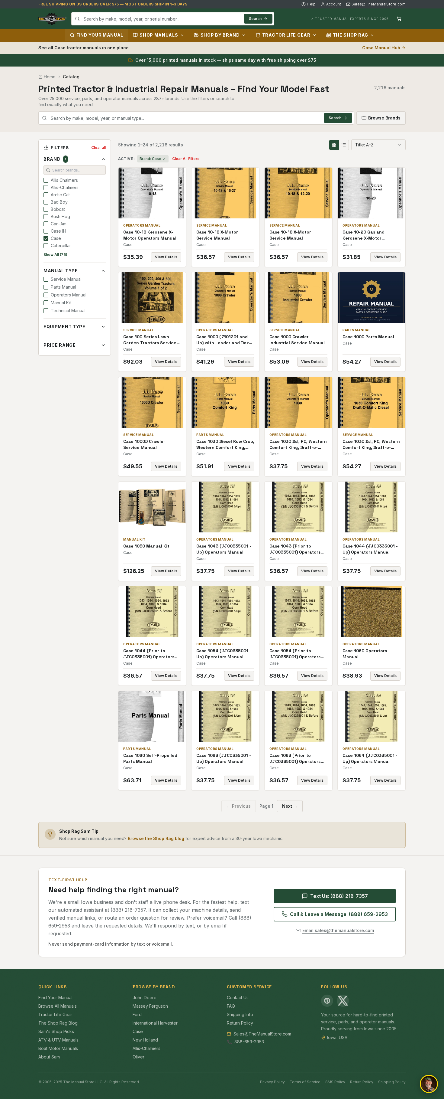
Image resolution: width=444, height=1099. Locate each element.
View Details (166, 257)
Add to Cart (156, 193)
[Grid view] (334, 145)
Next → (290, 806)
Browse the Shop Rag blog (156, 838)
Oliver (138, 1056)
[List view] (344, 145)
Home (50, 76)
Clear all (98, 147)
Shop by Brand (220, 35)
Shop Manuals (159, 35)
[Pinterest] (327, 1001)
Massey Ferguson (150, 1006)
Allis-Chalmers (146, 1048)
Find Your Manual (99, 35)
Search (255, 18)
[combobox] (172, 18)
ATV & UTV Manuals (58, 1039)
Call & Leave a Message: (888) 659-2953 (339, 914)
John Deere (144, 997)
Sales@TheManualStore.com (379, 4)
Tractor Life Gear (286, 35)
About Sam (49, 1056)
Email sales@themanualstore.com (338, 930)
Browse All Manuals (57, 1006)
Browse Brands (384, 117)
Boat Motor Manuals (58, 1048)
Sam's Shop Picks (56, 1031)
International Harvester (155, 1022)
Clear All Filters (185, 158)
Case (138, 1031)
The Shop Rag (350, 35)
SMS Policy (335, 1082)
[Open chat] (429, 1084)
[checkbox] (45, 180)
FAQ (231, 1006)
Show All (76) (55, 254)
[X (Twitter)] (343, 1001)
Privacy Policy (272, 1082)
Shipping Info (240, 1014)
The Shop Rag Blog (58, 1022)
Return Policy (240, 1022)
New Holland (145, 1039)
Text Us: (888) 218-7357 (339, 896)
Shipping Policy (392, 1082)
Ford (137, 1014)
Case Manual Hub (381, 47)
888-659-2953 (249, 1041)
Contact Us (238, 997)
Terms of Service (305, 1082)
